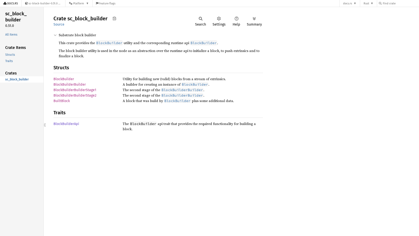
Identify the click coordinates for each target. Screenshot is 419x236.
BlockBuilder (63, 79)
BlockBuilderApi (66, 124)
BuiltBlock (61, 101)
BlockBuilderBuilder (69, 84)
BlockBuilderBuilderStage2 (74, 95)
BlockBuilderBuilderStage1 (74, 90)
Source (58, 24)
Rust (366, 3)
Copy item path (114, 18)
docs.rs (347, 3)
